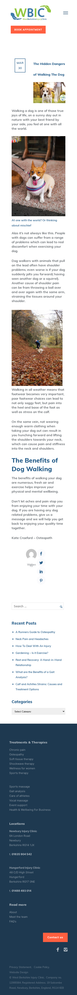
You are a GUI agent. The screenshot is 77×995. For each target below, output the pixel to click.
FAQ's (12, 921)
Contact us (55, 937)
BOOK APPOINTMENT (28, 29)
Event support (18, 805)
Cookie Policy (41, 967)
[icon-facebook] (59, 949)
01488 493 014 (21, 890)
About (13, 912)
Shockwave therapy (21, 763)
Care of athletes (19, 795)
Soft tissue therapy (21, 759)
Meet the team (18, 916)
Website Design (18, 972)
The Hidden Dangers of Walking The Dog (49, 69)
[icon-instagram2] (65, 949)
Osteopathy (16, 754)
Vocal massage (18, 800)
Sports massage (19, 786)
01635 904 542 (22, 854)
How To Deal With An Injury (33, 646)
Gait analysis (17, 791)
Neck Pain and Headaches (32, 639)
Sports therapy (18, 773)
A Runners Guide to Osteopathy (35, 632)
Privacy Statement (20, 967)
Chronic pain (17, 749)
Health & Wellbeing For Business (29, 809)
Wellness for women (22, 768)
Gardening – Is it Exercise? (32, 653)
